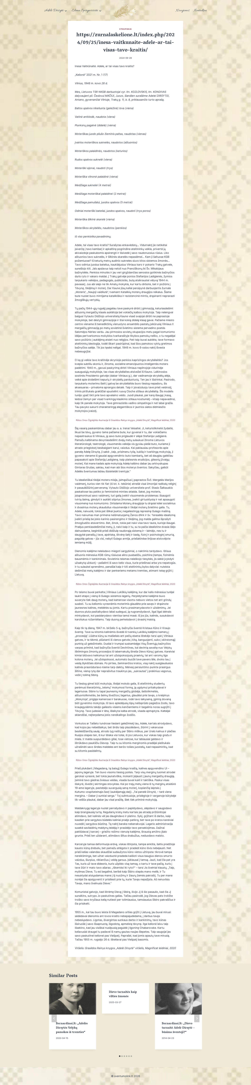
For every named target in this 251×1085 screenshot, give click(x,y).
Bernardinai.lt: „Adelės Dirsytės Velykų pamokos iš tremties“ (72, 1028)
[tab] (119, 1056)
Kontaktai (200, 10)
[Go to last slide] (54, 1018)
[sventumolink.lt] (125, 10)
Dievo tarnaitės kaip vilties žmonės (123, 994)
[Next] (196, 1018)
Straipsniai (125, 29)
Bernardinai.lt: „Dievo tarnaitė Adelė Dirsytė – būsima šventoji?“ (178, 1028)
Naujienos (183, 10)
